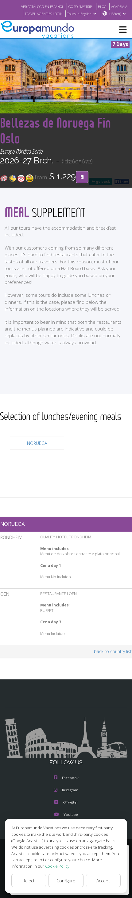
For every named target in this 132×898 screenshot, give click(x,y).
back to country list (113, 651)
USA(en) (115, 13)
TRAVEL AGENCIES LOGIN (44, 13)
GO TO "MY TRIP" (80, 6)
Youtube (71, 814)
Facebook (70, 777)
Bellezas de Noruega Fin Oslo (55, 130)
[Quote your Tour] (82, 177)
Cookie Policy (57, 866)
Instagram (70, 790)
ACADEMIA (119, 6)
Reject (29, 881)
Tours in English (79, 13)
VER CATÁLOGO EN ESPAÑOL (42, 6)
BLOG (102, 6)
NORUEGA (37, 443)
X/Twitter (70, 802)
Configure (65, 881)
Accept (103, 881)
